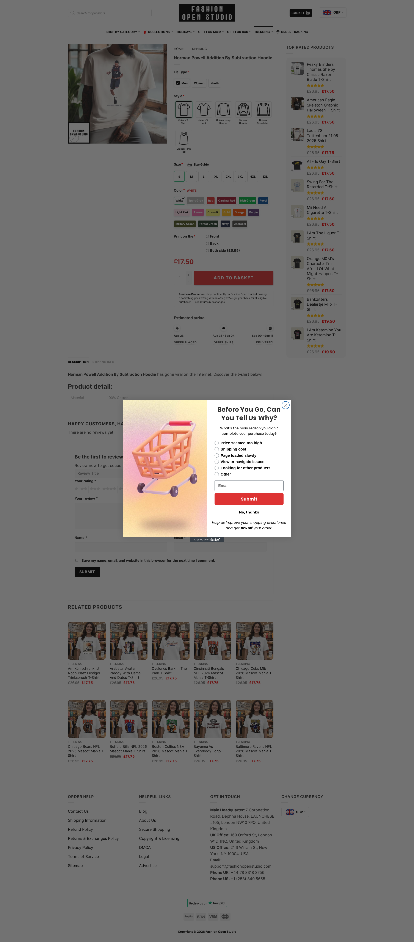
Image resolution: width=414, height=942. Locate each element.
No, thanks (249, 512)
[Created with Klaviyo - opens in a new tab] (207, 539)
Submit (249, 499)
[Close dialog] (285, 405)
